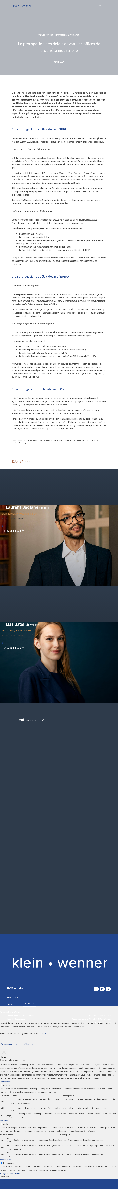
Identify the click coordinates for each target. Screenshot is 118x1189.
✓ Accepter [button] (19, 1044)
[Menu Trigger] (108, 6)
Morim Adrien (105, 1019)
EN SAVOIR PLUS (12, 531)
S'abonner (29, 1003)
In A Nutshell (105, 1015)
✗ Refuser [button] (28, 1044)
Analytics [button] (4, 1120)
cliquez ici (45, 1033)
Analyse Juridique (94, 738)
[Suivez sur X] (108, 989)
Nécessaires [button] (5, 1159)
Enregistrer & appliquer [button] (10, 1173)
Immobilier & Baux (94, 866)
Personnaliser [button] (7, 1044)
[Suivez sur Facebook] (96, 989)
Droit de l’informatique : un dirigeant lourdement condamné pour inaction (56, 810)
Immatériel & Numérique (91, 802)
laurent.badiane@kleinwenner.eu (19, 513)
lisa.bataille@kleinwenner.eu (17, 630)
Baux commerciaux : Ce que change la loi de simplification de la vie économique (59, 746)
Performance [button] (5, 1081)
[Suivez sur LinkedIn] (102, 989)
